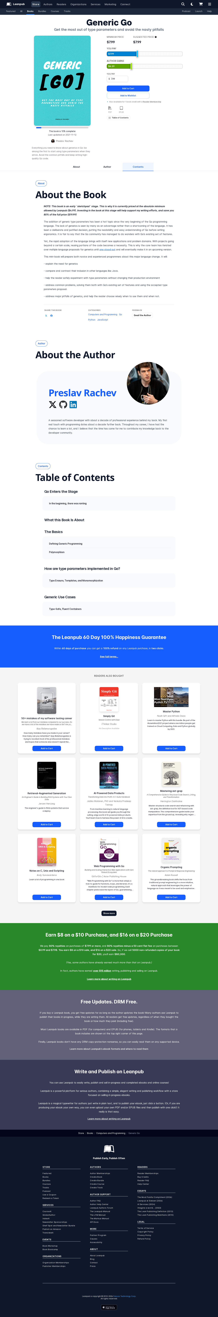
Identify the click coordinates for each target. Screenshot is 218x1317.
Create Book (96, 1177)
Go (120, 314)
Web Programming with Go (109, 866)
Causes (93, 1239)
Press (93, 1266)
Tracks (67, 11)
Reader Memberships (148, 1173)
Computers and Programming (102, 314)
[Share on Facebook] (51, 315)
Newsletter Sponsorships (55, 1222)
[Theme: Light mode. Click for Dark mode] (191, 4)
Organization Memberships (56, 1263)
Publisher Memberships (54, 1266)
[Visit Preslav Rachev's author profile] (148, 383)
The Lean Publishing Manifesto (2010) (155, 1215)
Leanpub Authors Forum (101, 1208)
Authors (47, 4)
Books (30, 11)
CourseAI (47, 1211)
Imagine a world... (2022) (149, 1208)
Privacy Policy (144, 1235)
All (21, 11)
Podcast (186, 11)
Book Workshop (50, 1246)
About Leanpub (97, 1255)
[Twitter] (52, 404)
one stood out (107, 249)
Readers (61, 4)
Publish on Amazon (52, 1229)
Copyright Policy (145, 1232)
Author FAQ (95, 1201)
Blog (92, 1259)
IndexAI (46, 1218)
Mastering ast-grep (171, 790)
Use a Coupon (49, 1195)
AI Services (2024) (146, 1204)
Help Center (143, 1184)
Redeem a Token (51, 1198)
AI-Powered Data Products (109, 793)
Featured (10, 11)
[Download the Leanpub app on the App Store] (109, 1307)
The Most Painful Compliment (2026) (154, 1197)
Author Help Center (99, 1204)
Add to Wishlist (128, 95)
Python (91, 319)
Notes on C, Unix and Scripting (47, 870)
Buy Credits (143, 1177)
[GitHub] (63, 404)
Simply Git (109, 716)
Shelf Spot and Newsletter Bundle (59, 1226)
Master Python (171, 711)
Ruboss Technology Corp (124, 1296)
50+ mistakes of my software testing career (46, 718)
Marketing (110, 4)
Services (95, 4)
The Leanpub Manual (100, 1211)
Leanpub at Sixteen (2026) (150, 1201)
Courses (55, 11)
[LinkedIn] (73, 404)
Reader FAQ (143, 1180)
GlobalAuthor (49, 1215)
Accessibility (96, 1242)
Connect (125, 4)
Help (209, 11)
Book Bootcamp (50, 1249)
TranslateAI (48, 1233)
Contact (94, 1263)
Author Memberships (100, 1173)
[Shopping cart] (200, 4)
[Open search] (183, 4)
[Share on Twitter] (46, 315)
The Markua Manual (99, 1218)
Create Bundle (97, 1180)
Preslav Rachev (64, 141)
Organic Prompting (171, 867)
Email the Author (142, 315)
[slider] (137, 53)
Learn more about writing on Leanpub (109, 979)
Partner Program (98, 1235)
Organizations (78, 4)
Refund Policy (144, 1239)
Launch (198, 11)
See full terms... (109, 656)
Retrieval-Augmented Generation (47, 793)
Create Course (97, 1184)
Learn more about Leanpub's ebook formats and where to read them (109, 1048)
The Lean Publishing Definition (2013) (155, 1211)
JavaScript (102, 319)
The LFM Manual (98, 1215)
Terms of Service (145, 1228)
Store (35, 4)
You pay (111, 74)
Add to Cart (128, 88)
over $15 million (102, 970)
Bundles (42, 11)
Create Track (96, 1187)
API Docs (94, 1222)
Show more (109, 913)
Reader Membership (152, 102)
